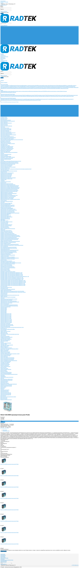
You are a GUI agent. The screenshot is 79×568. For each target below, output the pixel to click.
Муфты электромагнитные (62, 88)
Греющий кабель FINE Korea (6, 347)
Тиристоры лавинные (4, 130)
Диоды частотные (4, 124)
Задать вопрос (3, 551)
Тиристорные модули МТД (5, 129)
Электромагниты (53, 85)
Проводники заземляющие (6, 230)
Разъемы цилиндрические (5, 154)
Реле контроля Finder (18, 96)
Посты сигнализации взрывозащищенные (9, 304)
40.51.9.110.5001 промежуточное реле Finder (9, 532)
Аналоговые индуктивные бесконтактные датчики (10, 161)
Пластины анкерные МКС (5, 204)
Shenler (7, 92)
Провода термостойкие (5, 352)
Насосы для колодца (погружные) (7, 358)
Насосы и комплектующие (8, 88)
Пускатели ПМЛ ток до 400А (6, 322)
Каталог (2, 36)
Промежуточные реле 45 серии (34, 100)
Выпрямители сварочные (5, 150)
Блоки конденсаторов (4, 269)
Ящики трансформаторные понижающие (8, 152)
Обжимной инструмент (5, 351)
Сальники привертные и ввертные (7, 206)
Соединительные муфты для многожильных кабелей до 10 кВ (13, 281)
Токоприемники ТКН (4, 391)
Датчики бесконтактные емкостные (7, 164)
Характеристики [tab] (6, 430)
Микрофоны (3, 376)
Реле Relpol (2, 556)
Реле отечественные (9, 91)
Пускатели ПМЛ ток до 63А (5, 317)
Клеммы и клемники (63, 87)
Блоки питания (35, 87)
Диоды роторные (4, 123)
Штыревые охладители (5, 141)
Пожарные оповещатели (66, 86)
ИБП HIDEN (2, 219)
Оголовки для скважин (5, 362)
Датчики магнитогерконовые (6, 165)
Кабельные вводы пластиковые (6, 198)
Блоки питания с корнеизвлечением (7, 267)
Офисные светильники (5, 340)
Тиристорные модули (4, 127)
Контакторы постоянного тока (6, 324)
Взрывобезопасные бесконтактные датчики (9, 163)
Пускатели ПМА (3, 309)
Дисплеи (55, 88)
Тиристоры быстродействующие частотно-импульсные (11, 139)
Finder (4, 91)
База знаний (2, 41)
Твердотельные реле (4, 113)
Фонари (2, 341)
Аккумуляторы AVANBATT (5, 213)
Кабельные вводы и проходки (16, 87)
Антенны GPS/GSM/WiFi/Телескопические (8, 374)
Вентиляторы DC (3, 398)
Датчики (50, 87)
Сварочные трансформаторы (6, 149)
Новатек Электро (12, 92)
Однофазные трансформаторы (6, 146)
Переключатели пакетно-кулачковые (8, 177)
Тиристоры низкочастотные (6, 133)
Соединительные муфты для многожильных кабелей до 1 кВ (12, 280)
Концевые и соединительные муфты (30, 85)
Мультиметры (3, 386)
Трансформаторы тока (5, 145)
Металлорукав (3, 330)
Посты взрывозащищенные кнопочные (8, 247)
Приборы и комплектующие (48, 88)
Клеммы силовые (4, 371)
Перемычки (2, 229)
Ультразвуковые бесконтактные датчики (8, 170)
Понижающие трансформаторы (6, 148)
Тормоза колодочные (56, 86)
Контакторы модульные (5, 323)
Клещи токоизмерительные (6, 385)
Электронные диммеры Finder (59, 96)
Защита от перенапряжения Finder (7, 95)
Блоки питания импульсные (6, 264)
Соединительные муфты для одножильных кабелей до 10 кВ (12, 284)
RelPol (1, 91)
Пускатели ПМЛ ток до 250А (6, 321)
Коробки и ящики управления (28, 86)
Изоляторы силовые (4, 383)
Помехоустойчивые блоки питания (7, 263)
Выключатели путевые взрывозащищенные (9, 186)
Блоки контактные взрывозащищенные (8, 252)
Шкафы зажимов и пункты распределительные (10, 241)
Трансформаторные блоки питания (7, 261)
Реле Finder (2, 554)
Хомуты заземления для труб (6, 231)
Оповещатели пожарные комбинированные (9, 257)
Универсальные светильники (6, 337)
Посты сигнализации (38, 86)
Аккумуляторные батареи (19, 88)
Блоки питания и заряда (5, 270)
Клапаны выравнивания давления (7, 205)
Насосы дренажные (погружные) (7, 359)
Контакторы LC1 (3, 328)
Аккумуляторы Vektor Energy (6, 216)
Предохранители (27, 88)
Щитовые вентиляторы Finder (35, 96)
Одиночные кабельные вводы (6, 201)
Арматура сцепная (4, 223)
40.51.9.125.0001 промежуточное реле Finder (9, 509)
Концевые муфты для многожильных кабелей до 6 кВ (11, 273)
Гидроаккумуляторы (4, 363)
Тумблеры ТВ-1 (3, 179)
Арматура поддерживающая (6, 224)
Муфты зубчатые (3, 296)
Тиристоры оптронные (5, 135)
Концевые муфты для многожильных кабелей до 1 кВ (11, 272)
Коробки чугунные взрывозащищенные (8, 237)
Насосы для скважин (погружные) (7, 357)
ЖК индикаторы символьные (6, 380)
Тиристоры (9, 85)
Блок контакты (3, 367)
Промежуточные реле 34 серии (32, 99)
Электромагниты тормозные (6, 302)
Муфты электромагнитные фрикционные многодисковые (12, 291)
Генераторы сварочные (5, 151)
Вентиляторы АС (3, 397)
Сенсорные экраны (4, 381)
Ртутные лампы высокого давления (7, 289)
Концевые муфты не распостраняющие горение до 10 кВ (11, 278)
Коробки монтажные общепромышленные (9, 239)
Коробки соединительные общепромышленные (10, 236)
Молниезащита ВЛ (4, 222)
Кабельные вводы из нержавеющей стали (9, 195)
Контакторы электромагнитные (6, 325)
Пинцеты (2, 388)
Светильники (20, 85)
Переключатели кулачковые (6, 173)
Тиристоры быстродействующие (7, 136)
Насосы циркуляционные (5, 361)
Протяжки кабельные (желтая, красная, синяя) (9, 353)
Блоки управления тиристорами (7, 138)
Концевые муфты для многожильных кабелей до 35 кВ (11, 275)
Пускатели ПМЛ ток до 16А (5, 314)
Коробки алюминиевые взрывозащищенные (9, 238)
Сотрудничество (3, 43)
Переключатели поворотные (6, 178)
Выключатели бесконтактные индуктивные (9, 190)
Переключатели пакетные (5, 176)
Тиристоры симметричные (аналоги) (7, 132)
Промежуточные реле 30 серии (6, 99)
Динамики (2, 375)
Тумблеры (2, 180)
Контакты (2, 44)
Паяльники (2, 387)
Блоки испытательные (5, 268)
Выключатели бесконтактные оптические (9, 189)
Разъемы (8, 87)
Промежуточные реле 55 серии (44, 99)
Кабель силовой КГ (4, 350)
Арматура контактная (4, 227)
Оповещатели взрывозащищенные (7, 254)
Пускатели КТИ (3, 311)
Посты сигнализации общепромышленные (9, 305)
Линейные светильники (5, 338)
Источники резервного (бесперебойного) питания (10, 262)
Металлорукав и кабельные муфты (7, 329)
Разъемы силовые (4, 155)
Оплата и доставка (4, 1)
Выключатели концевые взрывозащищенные (9, 188)
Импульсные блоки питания (6, 260)
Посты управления (11, 86)
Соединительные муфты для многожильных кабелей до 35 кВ (13, 282)
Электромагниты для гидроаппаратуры (8, 300)
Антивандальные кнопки (5, 181)
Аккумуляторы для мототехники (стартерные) (9, 212)
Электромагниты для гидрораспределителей (9, 301)
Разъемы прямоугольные (5, 159)
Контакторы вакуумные (5, 326)
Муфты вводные (3, 332)
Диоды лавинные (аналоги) (6, 122)
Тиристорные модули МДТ (5, 128)
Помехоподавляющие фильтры (35, 91)
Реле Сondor (3, 557)
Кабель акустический (4, 349)
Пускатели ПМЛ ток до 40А (5, 316)
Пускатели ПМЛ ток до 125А (6, 319)
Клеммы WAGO (3, 370)
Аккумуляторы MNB (4, 214)
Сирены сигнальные (4, 255)
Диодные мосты (3, 119)
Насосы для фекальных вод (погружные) (8, 360)
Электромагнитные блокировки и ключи (8, 298)
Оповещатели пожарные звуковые (7, 256)
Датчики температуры (5, 167)
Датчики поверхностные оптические (7, 166)
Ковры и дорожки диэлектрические (7, 228)
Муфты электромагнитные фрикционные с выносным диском (13, 292)
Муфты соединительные (5, 331)
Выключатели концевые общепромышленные (9, 187)
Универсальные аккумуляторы (6, 208)
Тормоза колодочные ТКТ (5, 394)
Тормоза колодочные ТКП (5, 393)
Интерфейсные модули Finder (31, 95)
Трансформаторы (60, 85)
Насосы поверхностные (5, 355)
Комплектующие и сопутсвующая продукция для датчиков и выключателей (15, 168)
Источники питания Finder (42, 95)
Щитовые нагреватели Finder (47, 96)
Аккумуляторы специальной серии (7, 211)
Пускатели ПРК (3, 312)
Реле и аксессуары (18, 86)
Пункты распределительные (6, 240)
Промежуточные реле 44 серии (21, 100)
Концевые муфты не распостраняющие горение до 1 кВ (11, 277)
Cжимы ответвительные (5, 366)
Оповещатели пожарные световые (7, 258)
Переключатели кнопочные (6, 174)
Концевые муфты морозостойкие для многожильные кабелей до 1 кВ (14, 276)
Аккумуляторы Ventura (5, 217)
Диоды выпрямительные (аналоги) (7, 121)
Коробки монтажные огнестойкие (7, 233)
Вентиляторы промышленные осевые (8, 396)
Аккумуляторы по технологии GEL (7, 210)
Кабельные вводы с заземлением (7, 197)
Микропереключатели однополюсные (8, 251)
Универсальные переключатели (7, 172)
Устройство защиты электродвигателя (21, 91)
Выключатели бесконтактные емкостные (8, 191)
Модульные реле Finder (52, 95)
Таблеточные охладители (5, 142)
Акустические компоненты (36, 88)
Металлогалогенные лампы (6, 287)
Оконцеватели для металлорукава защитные (9, 334)
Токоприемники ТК (4, 390)
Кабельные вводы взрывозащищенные (8, 193)
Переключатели (55, 87)
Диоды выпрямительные (5, 120)
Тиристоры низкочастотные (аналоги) (8, 134)
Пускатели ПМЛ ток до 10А (5, 313)
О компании (2, 0)
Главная (2, 37)
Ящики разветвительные (5, 243)
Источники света (46, 85)
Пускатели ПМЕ (3, 308)
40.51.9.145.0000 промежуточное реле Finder (9, 464)
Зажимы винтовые (4, 368)
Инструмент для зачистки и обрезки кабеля (9, 348)
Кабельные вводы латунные (6, 194)
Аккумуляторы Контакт (5, 218)
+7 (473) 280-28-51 (3, 25)
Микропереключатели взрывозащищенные (9, 250)
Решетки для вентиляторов (6, 399)
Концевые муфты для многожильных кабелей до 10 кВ (11, 274)
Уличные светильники (4, 336)
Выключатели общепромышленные (7, 184)
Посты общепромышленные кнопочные (8, 248)
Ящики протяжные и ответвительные (8, 242)
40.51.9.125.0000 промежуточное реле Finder (9, 521)
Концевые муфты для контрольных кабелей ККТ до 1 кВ (11, 279)
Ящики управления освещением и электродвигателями (11, 245)
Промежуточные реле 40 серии (57, 99)
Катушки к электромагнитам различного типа (9, 295)
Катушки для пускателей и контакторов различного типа (12, 327)
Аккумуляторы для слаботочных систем (8, 209)
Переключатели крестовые (6, 175)
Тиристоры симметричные (5, 131)
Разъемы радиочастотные (5, 156)
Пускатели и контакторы (27, 87)
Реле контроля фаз (4, 558)
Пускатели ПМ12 (3, 307)
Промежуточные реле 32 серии (19, 99)
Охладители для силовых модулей (7, 143)
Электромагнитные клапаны (6, 299)
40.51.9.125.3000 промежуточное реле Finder (9, 486)
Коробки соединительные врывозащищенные (9, 235)
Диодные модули (4, 118)
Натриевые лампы (4, 288)
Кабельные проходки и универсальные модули (10, 199)
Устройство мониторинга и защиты (53, 91)
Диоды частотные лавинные (6, 125)
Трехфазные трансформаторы (6, 147)
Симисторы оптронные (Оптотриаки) (8, 137)
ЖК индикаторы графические (6, 379)
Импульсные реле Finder (20, 95)
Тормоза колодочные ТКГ (5, 392)
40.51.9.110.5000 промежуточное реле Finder (9, 543)
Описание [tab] (5, 429)
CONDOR (44, 91)
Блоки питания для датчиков (6, 265)
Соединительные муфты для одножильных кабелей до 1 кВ (12, 283)
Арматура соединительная (5, 225)
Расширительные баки (5, 364)
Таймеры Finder (25, 96)
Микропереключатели (47, 86)
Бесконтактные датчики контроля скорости (9, 162)
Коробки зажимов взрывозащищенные (8, 234)
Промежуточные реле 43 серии (9, 100)
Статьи (1, 2)
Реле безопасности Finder (8, 96)
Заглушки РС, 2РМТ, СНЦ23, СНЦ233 (7, 157)
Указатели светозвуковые (5, 342)
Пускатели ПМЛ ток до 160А (6, 320)
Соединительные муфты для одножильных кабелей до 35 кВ (12, 285)
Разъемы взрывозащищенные (6, 158)
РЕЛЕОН (4, 92)
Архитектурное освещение (5, 339)
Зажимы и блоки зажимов (5, 369)
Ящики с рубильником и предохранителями (9, 244)
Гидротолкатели (3, 294)
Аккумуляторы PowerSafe (5, 215)
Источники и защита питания (6, 221)
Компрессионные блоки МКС (6, 203)
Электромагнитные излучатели (6, 377)
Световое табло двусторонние (6, 344)
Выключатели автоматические (6, 183)
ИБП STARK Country (4, 220)
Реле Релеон (3, 555)
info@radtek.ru (3, 4)
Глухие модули (3, 200)
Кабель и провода (67, 85)
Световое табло (3, 343)
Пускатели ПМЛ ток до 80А (5, 318)
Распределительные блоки (6, 372)
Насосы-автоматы (4, 356)
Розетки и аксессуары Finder (63, 95)
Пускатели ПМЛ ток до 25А (5, 315)
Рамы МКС (2, 202)
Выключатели (14, 85)
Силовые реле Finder (69, 96)
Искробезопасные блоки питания (7, 266)
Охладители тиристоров (44, 87)
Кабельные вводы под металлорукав (8, 196)
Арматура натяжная (4, 226)
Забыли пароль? (3, 11)
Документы (2, 40)
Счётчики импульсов (4, 169)
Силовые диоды (3, 85)
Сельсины (2, 297)
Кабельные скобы (4, 333)
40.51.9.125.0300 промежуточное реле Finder (9, 498)
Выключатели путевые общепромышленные (9, 185)
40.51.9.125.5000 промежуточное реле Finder (9, 475)
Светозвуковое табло (4, 345)
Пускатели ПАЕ (3, 310)
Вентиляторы (40, 85)
